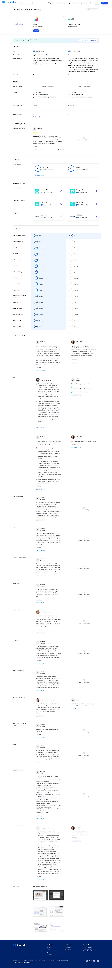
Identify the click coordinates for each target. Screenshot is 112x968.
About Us (49, 947)
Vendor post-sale (17, 320)
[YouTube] (87, 961)
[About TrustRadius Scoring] (34, 51)
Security (23, 960)
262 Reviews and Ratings (38, 26)
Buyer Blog (68, 949)
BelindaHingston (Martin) (45, 699)
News (48, 952)
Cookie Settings (64, 960)
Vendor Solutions (87, 947)
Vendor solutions (61, 3)
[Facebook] (90, 961)
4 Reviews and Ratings (72, 26)
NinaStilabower (43, 827)
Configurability (16, 290)
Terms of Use (16, 960)
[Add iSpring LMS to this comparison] (61, 191)
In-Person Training (17, 272)
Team (48, 949)
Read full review (40, 370)
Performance (16, 259)
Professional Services (18, 314)
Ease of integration (17, 302)
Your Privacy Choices (40, 960)
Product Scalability (17, 308)
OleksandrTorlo (79, 341)
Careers (49, 951)
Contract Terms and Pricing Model (19, 296)
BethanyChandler (43, 611)
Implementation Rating (18, 284)
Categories (50, 3)
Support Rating (16, 266)
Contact (36, 30)
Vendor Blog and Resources (90, 951)
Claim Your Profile (87, 949)
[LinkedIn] (98, 961)
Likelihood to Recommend (19, 235)
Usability (15, 247)
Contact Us (49, 954)
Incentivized (36, 146)
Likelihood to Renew (18, 241)
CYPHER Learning (74, 24)
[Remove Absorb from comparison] (63, 17)
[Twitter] (94, 961)
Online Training (16, 278)
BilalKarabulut (43, 378)
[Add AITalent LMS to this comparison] (61, 216)
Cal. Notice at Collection (53, 960)
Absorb (35, 24)
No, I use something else (90, 40)
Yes (80, 40)
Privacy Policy (30, 960)
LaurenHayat (42, 436)
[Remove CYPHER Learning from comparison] (98, 17)
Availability (15, 253)
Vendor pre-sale (17, 326)
